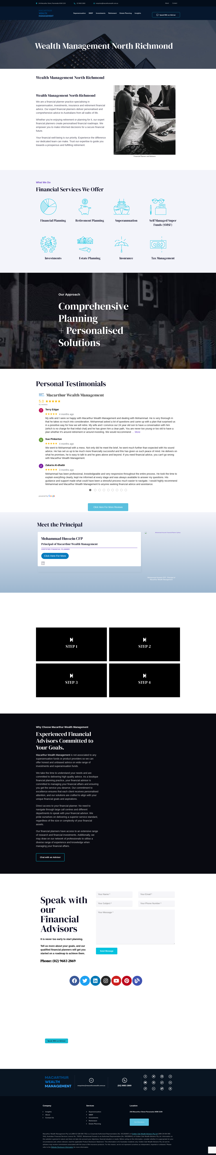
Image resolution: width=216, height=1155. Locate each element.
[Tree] (170, 1088)
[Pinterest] (127, 981)
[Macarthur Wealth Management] (47, 13)
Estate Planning (89, 258)
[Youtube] (116, 981)
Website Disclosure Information (62, 1147)
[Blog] (137, 981)
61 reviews (43, 404)
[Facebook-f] (145, 1076)
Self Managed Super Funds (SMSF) (162, 222)
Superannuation (126, 220)
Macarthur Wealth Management (53, 755)
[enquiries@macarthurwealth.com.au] (91, 1080)
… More (136, 432)
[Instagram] (106, 981)
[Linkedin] (95, 981)
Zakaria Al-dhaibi (55, 465)
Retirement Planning (89, 220)
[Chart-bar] (153, 1088)
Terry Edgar (52, 409)
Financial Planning (53, 220)
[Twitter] (85, 981)
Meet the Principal (59, 524)
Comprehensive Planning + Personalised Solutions (93, 324)
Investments (53, 258)
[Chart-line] (170, 1082)
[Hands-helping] (162, 1088)
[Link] (145, 1088)
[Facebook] (74, 981)
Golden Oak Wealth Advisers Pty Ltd (145, 1134)
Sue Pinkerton (53, 439)
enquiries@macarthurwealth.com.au (107, 3)
